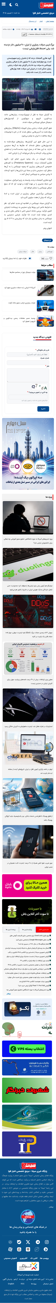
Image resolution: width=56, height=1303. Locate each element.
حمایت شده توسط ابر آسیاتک (28, 1275)
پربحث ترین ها (10, 929)
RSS (22, 1283)
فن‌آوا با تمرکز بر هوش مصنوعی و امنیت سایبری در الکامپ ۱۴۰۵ (28, 965)
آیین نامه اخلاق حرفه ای (35, 1279)
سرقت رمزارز (23, 251)
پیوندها (33, 1283)
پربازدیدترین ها (27, 929)
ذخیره (43, 408)
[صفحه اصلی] (28, 5)
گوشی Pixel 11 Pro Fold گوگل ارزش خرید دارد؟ (33, 985)
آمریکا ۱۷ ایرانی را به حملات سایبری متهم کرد (19, 287)
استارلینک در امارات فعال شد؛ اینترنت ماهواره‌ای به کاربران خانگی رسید (28, 726)
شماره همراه (44, 358)
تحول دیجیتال (48, 1283)
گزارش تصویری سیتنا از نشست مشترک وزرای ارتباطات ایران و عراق (28, 956)
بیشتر (9, 993)
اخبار (41, 21)
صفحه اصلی (50, 21)
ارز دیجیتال (32, 21)
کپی (24, 34)
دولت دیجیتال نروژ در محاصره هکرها (22, 272)
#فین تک (34, 1258)
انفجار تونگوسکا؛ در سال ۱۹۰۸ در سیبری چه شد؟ (33, 944)
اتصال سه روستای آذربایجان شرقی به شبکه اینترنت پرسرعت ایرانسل (27, 948)
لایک (46, 259)
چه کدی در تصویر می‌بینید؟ (38, 392)
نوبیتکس (49, 251)
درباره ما (22, 1279)
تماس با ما (49, 1279)
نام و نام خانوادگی (43, 350)
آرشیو (16, 1279)
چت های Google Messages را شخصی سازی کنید (32, 940)
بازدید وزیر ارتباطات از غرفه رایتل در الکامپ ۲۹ (34, 960)
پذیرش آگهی (7, 1279)
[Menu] (3, 5)
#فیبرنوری (23, 1258)
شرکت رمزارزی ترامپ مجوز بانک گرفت (21, 303)
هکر (33, 251)
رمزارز (40, 251)
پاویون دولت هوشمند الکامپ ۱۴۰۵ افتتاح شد (34, 981)
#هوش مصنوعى (10, 1258)
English (11, 1283)
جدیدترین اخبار (44, 929)
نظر (48, 366)
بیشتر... (50, 1207)
